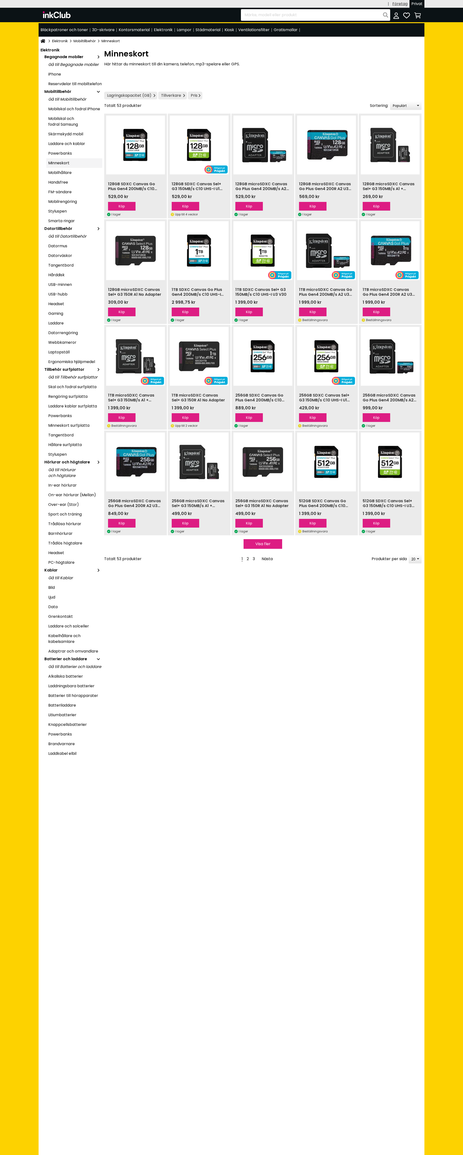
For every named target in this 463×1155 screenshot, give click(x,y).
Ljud (51, 597)
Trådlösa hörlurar (64, 524)
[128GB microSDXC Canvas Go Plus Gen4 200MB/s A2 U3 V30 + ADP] (262, 145)
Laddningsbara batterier (71, 686)
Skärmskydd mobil (65, 134)
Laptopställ (59, 352)
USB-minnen (60, 284)
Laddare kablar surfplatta (72, 406)
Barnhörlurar (60, 533)
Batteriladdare (62, 705)
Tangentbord (61, 265)
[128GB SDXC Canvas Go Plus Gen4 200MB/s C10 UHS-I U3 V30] (135, 145)
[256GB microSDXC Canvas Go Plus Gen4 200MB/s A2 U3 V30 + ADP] (390, 356)
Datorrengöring (63, 333)
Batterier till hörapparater (73, 695)
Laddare (56, 323)
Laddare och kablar (66, 143)
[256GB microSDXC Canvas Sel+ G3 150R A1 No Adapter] (262, 462)
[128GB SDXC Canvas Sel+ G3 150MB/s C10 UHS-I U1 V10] (199, 145)
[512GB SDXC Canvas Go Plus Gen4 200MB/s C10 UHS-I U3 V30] (326, 462)
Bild (51, 587)
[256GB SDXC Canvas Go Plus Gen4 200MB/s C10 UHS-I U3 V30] (262, 356)
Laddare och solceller (68, 626)
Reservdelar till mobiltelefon (75, 84)
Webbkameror (62, 342)
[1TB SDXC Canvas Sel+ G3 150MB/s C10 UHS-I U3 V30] (262, 250)
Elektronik (60, 41)
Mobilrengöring (62, 201)
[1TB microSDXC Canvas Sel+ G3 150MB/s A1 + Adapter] (135, 356)
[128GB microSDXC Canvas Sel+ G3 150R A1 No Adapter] (135, 250)
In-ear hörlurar (62, 485)
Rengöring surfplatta (68, 396)
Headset (56, 304)
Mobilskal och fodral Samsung (63, 121)
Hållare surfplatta (65, 444)
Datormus (57, 246)
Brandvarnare (61, 744)
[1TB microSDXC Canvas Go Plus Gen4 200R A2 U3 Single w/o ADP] (390, 250)
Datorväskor (60, 255)
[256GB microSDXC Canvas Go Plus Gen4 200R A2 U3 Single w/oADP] (135, 462)
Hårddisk (56, 275)
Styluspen (57, 211)
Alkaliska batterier (65, 676)
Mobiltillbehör (85, 41)
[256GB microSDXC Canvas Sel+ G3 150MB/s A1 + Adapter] (199, 462)
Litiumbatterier (62, 715)
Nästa (267, 559)
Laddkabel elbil (62, 753)
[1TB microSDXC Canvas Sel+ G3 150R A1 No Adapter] (199, 356)
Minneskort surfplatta (68, 425)
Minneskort (58, 163)
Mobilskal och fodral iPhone (74, 109)
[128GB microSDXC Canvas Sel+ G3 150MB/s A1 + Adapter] (390, 145)
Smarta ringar (61, 221)
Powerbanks (60, 153)
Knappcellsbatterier (67, 724)
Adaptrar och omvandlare (73, 651)
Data (53, 607)
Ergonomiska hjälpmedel (71, 361)
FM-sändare (60, 192)
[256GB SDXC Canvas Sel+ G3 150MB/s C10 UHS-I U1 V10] (326, 356)
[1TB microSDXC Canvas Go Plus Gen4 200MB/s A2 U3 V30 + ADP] (326, 250)
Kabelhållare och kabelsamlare (64, 638)
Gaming (55, 313)
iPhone (54, 74)
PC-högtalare (61, 562)
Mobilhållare (60, 172)
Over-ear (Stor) (63, 504)
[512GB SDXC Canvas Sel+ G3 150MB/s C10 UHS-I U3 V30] (390, 462)
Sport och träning (65, 514)
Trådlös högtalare (65, 543)
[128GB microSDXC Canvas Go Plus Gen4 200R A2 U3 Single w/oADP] (326, 145)
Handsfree (58, 182)
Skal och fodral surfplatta (72, 387)
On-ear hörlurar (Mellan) (72, 495)
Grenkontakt (60, 616)
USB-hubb (58, 294)
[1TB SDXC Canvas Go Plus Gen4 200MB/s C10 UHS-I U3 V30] (199, 250)
